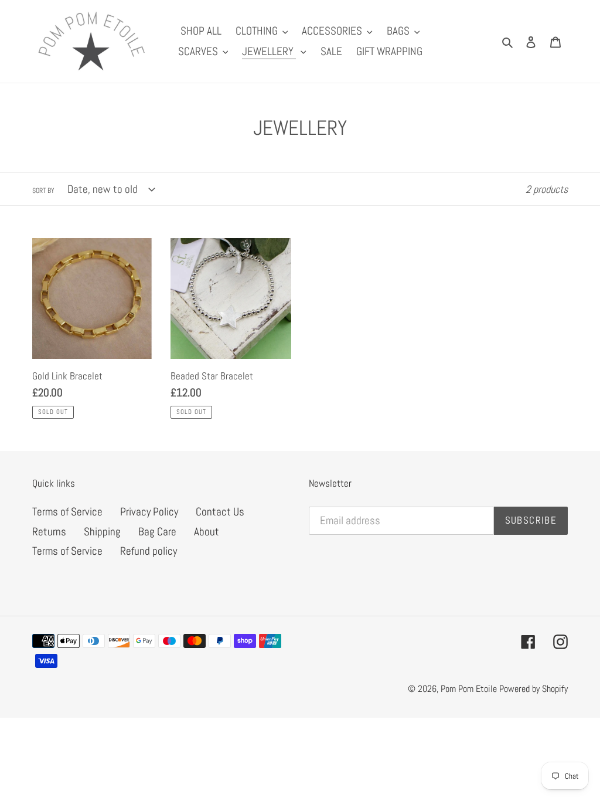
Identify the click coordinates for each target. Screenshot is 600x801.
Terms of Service (67, 511)
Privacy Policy (149, 511)
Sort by (43, 190)
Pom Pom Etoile (470, 689)
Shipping (102, 531)
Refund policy (148, 551)
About (206, 531)
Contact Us (220, 511)
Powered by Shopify (533, 689)
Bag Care (157, 531)
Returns (49, 531)
